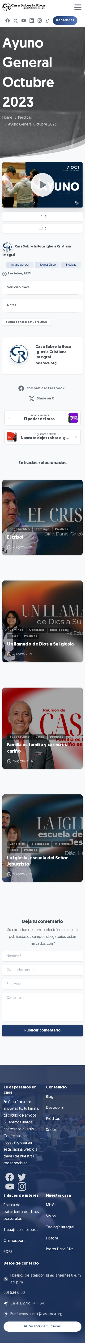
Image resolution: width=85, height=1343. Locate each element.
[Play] (42, 185)
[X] (16, 20)
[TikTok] (48, 20)
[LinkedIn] (32, 20)
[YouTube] (24, 20)
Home (7, 118)
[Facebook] (8, 20)
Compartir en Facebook (45, 388)
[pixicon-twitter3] (22, 1176)
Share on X (45, 398)
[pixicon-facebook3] (10, 1176)
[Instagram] (40, 20)
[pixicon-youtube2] (10, 1186)
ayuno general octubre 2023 (26, 322)
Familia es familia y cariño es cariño (37, 748)
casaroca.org (46, 363)
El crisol (15, 537)
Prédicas (25, 118)
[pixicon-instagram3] (22, 1186)
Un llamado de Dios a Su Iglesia (40, 644)
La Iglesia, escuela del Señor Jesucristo (37, 861)
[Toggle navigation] (78, 7)
